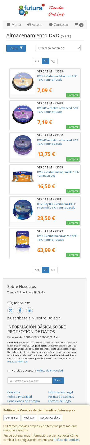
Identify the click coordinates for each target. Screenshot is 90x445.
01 (45, 61)
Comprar (72, 95)
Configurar (12, 417)
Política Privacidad (19, 397)
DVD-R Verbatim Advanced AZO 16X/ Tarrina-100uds (57, 237)
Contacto (60, 24)
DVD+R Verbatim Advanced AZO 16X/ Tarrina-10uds (57, 109)
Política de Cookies (66, 440)
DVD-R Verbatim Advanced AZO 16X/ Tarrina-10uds (57, 77)
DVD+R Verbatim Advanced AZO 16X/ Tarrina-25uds (57, 142)
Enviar (58, 380)
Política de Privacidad (17, 361)
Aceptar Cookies (50, 417)
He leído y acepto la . (37, 370)
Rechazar (29, 417)
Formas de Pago (59, 401)
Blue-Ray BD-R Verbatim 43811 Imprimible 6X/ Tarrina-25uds (57, 205)
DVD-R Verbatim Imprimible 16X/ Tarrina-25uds (58, 173)
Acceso (36, 24)
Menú (16, 24)
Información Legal (60, 392)
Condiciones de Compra (23, 401)
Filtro (14, 48)
